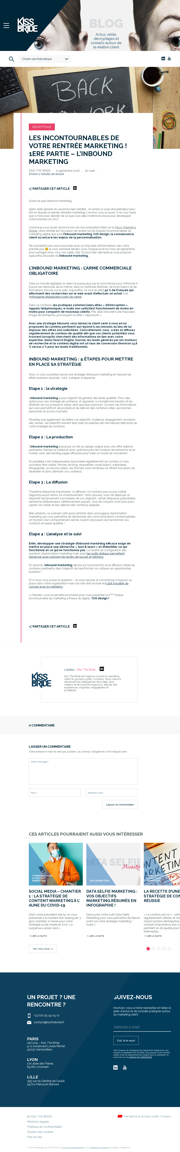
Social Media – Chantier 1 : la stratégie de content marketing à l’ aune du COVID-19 (55, 898)
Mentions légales (38, 1121)
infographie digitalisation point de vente (55, 296)
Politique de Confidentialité (44, 1126)
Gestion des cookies (40, 1132)
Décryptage (41, 127)
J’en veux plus (43, 948)
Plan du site (34, 1137)
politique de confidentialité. (140, 1057)
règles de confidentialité (73, 1147)
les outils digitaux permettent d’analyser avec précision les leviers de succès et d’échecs (77, 555)
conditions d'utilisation (99, 1147)
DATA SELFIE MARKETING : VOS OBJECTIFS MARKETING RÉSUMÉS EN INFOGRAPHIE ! (111, 898)
